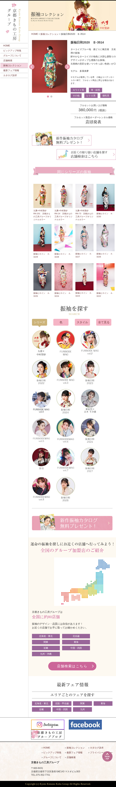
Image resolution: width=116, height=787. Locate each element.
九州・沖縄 (45, 654)
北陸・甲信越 (62, 703)
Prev (32, 66)
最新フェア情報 (11, 70)
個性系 (105, 95)
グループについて (12, 55)
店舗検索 (7, 60)
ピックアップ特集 (12, 50)
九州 (82, 709)
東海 (76, 642)
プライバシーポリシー (101, 752)
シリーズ (39, 322)
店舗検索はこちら (72, 666)
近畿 (46, 648)
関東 (46, 642)
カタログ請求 (10, 75)
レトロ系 (90, 95)
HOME (6, 45)
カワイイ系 (78, 90)
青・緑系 (95, 90)
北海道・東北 (46, 636)
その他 (76, 95)
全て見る (103, 322)
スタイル (82, 322)
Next (67, 66)
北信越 (76, 636)
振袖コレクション (12, 65)
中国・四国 (76, 648)
